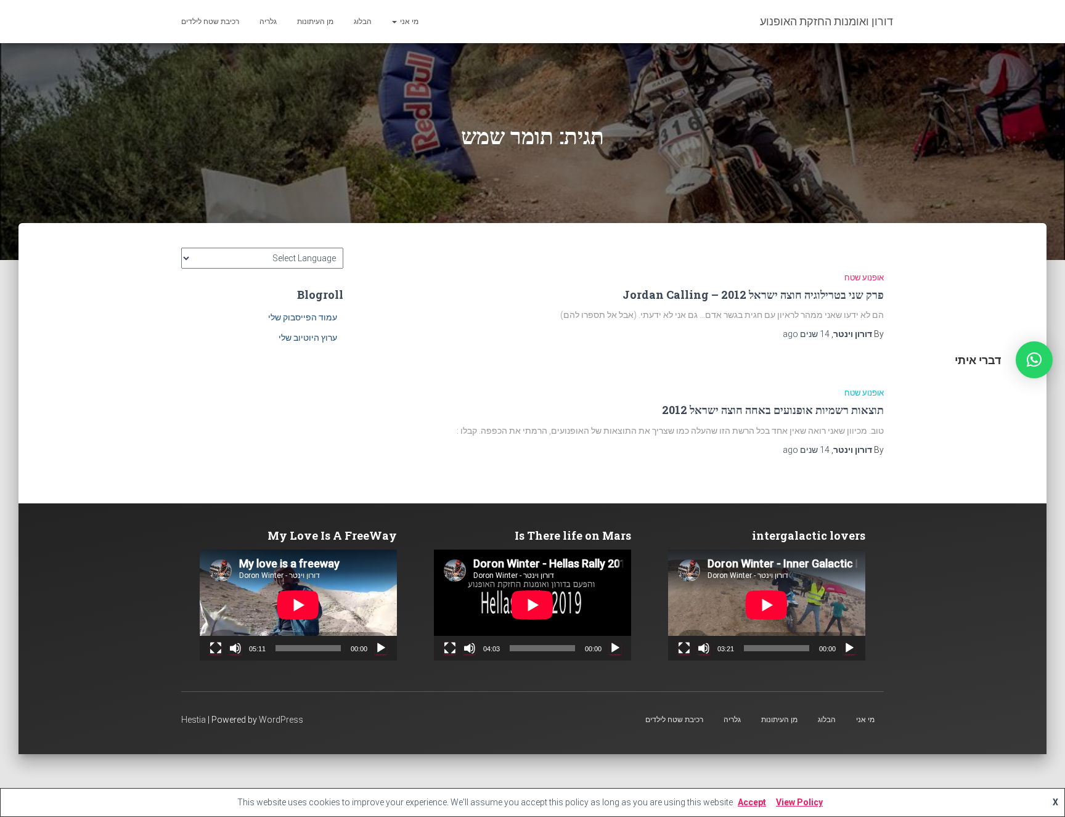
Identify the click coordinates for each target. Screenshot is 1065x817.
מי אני (408, 21)
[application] (766, 605)
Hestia (193, 720)
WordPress (281, 720)
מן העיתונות (315, 21)
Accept (752, 802)
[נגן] (849, 648)
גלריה (268, 21)
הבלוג (363, 21)
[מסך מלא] (684, 648)
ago (806, 334)
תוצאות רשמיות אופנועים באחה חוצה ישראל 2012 (773, 409)
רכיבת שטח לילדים (210, 21)
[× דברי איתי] (1034, 359)
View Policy (799, 802)
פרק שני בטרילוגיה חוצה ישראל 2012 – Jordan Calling (753, 294)
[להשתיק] (704, 648)
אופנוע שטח (864, 277)
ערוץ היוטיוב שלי (308, 338)
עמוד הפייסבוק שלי (302, 317)
